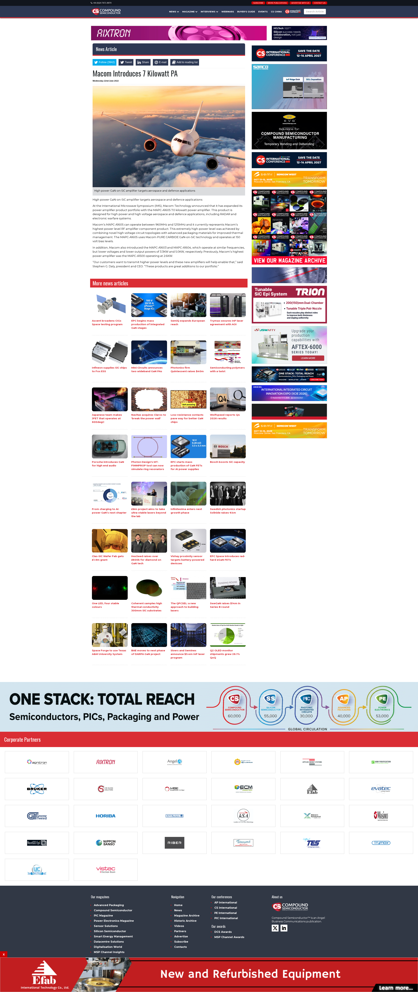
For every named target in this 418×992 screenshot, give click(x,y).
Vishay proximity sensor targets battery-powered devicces (187, 560)
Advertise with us (300, 3)
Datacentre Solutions (109, 941)
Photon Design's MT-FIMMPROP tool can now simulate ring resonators (147, 465)
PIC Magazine (103, 915)
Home (178, 905)
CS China (276, 11)
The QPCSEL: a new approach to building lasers (184, 607)
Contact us (319, 3)
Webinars (227, 11)
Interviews (208, 11)
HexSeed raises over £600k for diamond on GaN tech (146, 560)
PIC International (226, 918)
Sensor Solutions (106, 926)
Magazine (188, 11)
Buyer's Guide (246, 11)
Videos (179, 926)
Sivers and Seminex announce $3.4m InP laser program (188, 654)
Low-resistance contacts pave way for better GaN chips (187, 418)
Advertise (181, 936)
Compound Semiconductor (113, 910)
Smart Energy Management (113, 936)
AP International (225, 902)
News (173, 11)
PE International (225, 913)
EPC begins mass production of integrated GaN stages (147, 324)
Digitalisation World (108, 946)
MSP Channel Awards (229, 937)
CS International (225, 907)
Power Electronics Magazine (114, 920)
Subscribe (258, 3)
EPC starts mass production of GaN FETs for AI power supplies (186, 465)
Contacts (180, 946)
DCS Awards (223, 931)
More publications (277, 3)
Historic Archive (185, 920)
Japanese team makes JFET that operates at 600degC (107, 418)
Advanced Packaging (109, 905)
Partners (180, 931)
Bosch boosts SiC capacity (227, 461)
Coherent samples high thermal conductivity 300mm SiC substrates (146, 607)
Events (263, 11)
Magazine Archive (187, 915)
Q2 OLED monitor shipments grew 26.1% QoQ (225, 654)
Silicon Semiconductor (110, 931)
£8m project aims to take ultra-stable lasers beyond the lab (148, 512)
